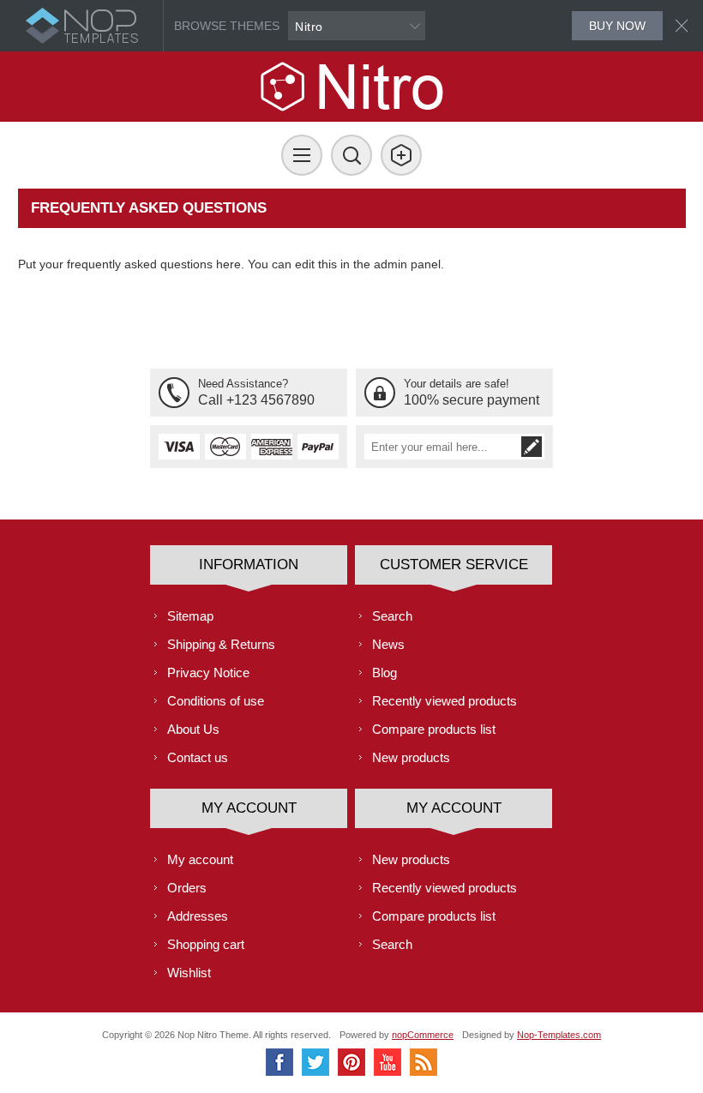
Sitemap (190, 616)
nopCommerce (423, 1035)
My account (200, 859)
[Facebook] (279, 1062)
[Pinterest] (351, 1062)
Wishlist (189, 972)
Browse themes (226, 26)
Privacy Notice (208, 672)
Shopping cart (205, 944)
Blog (384, 672)
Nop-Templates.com (559, 1035)
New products (411, 757)
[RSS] (423, 1062)
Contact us (197, 757)
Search (392, 616)
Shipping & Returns (221, 644)
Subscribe (531, 446)
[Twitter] (315, 1062)
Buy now (617, 26)
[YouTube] (387, 1062)
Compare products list (434, 729)
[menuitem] (248, 616)
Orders (187, 887)
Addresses (197, 916)
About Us (193, 729)
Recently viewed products (444, 701)
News (388, 644)
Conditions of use (215, 701)
